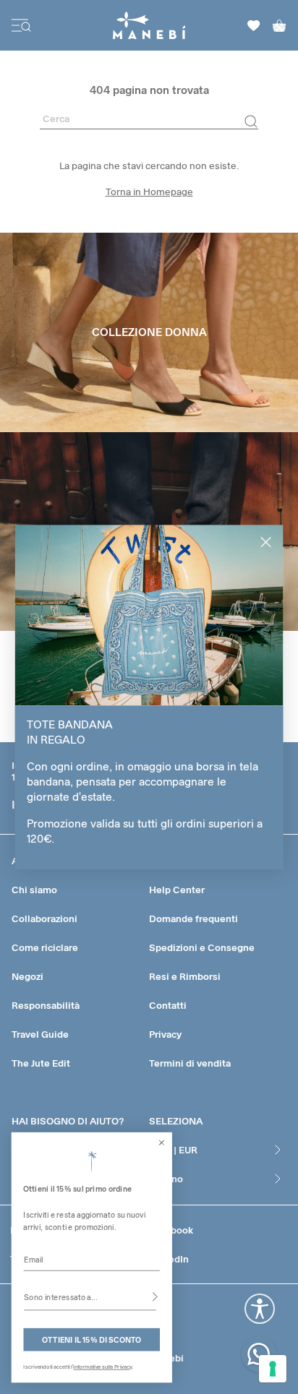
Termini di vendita (190, 1063)
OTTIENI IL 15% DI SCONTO (91, 1339)
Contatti (168, 1005)
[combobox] (90, 1296)
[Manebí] (149, 25)
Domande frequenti (193, 918)
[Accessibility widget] (260, 1309)
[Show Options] (155, 1296)
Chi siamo (34, 889)
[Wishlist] (253, 25)
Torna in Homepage (149, 191)
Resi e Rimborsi (185, 976)
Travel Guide (40, 1034)
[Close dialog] (162, 1142)
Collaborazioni (44, 918)
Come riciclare (45, 947)
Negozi (27, 976)
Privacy (165, 1034)
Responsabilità (46, 1005)
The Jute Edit (41, 1063)
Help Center (177, 889)
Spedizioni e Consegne (202, 947)
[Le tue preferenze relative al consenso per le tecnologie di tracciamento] (272, 1368)
